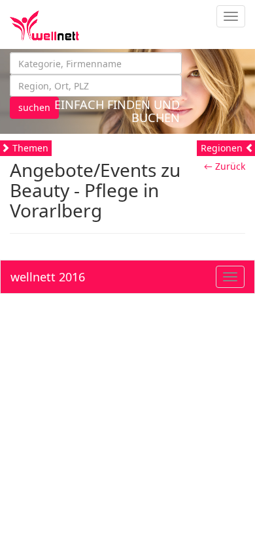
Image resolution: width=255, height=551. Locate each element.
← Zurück (224, 166)
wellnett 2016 (47, 277)
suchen (34, 107)
